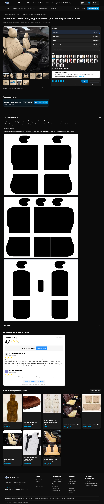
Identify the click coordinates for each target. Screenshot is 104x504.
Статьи (70, 486)
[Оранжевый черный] (70, 57)
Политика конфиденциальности (91, 482)
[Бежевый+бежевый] (53, 57)
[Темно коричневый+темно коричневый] (87, 57)
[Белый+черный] (62, 57)
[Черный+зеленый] (62, 61)
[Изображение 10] (19, 82)
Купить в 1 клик (94, 81)
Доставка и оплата (42, 8)
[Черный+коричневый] (66, 61)
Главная (5, 14)
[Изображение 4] (26, 76)
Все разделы (39, 486)
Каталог (9, 8)
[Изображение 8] (6, 82)
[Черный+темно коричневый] (91, 61)
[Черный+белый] (53, 61)
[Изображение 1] (6, 76)
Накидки (23, 8)
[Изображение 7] (46, 76)
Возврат (70, 492)
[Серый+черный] (79, 57)
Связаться (71, 490)
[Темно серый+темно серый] (91, 57)
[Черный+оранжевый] (74, 61)
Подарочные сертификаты (56, 489)
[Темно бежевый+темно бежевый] (83, 57)
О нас (70, 479)
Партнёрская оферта (91, 485)
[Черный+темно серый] (96, 61)
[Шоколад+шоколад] (62, 65)
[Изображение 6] (39, 76)
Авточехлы (16, 8)
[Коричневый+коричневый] (66, 57)
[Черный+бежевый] (96, 57)
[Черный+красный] (70, 61)
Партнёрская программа (72, 482)
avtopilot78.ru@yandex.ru (56, 498)
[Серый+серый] (74, 57)
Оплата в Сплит (56, 481)
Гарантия (54, 484)
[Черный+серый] (79, 61)
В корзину (84, 81)
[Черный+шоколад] (58, 65)
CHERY (18, 14)
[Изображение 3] (19, 76)
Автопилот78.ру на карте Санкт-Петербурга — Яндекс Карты (34, 384)
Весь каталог (95, 390)
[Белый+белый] (58, 57)
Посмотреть (28, 102)
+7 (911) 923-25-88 (80, 8)
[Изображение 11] (26, 82)
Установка (55, 486)
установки (80, 76)
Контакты (53, 8)
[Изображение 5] (33, 76)
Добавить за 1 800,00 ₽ (41, 102)
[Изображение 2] (13, 76)
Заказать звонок (93, 8)
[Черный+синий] (83, 61)
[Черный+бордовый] (58, 61)
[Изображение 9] (13, 82)
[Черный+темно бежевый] (87, 61)
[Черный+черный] (53, 65)
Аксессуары (31, 8)
